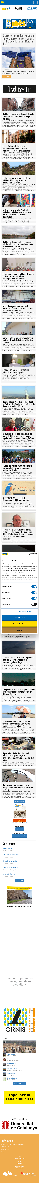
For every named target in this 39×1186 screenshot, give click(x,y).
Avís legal (19, 1163)
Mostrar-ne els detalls (26, 612)
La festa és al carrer (9, 874)
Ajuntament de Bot (11, 1064)
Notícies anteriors (19, 802)
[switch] (34, 592)
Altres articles (19, 880)
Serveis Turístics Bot (12, 1073)
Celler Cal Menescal (12, 1078)
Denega (19, 630)
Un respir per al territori (10, 861)
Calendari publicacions (19, 1158)
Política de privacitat (19, 1166)
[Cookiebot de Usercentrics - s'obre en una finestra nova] (28, 554)
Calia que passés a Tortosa (10, 867)
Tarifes (19, 1157)
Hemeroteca (20, 829)
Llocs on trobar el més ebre (19, 836)
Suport (19, 1161)
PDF (27, 823)
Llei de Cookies (19, 1168)
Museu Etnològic (11, 1054)
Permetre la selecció (19, 624)
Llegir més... (6, 76)
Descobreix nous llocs (19, 1083)
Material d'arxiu (7, 848)
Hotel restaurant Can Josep (14, 1059)
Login (2, 1152)
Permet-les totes (19, 618)
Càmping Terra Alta (12, 1068)
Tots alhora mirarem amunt (11, 855)
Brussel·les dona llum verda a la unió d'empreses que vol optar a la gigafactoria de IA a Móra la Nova (18, 40)
